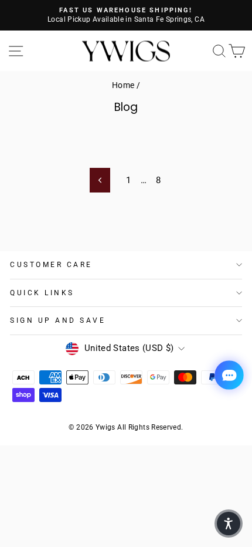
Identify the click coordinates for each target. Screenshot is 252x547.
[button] (228, 523)
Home (123, 85)
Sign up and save (58, 320)
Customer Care (51, 265)
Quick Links (42, 293)
